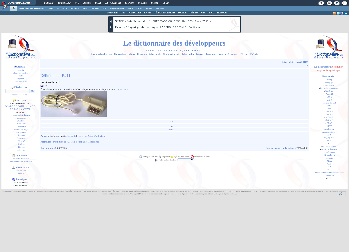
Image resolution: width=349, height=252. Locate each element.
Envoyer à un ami (150, 157)
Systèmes (160, 8)
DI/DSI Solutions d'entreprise (31, 8)
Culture (21, 121)
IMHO (329, 106)
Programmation (117, 8)
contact (21, 174)
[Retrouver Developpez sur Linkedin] (345, 13)
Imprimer (166, 157)
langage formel (329, 103)
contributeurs (21, 82)
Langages (21, 138)
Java (85, 8)
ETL (329, 178)
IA (58, 8)
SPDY (329, 100)
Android (329, 94)
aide (21, 76)
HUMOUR (222, 13)
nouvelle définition (21, 159)
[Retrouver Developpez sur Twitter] (338, 13)
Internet (21, 135)
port (298, 62)
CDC (329, 164)
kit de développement (329, 88)
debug (329, 80)
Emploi (129, 3)
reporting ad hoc (329, 146)
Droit (155, 3)
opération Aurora (329, 132)
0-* (6, 106)
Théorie (21, 150)
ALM (64, 8)
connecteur (121, 89)
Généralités (21, 127)
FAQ (77, 3)
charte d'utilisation (21, 73)
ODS (329, 141)
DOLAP (329, 112)
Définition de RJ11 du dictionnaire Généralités (76, 141)
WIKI (203, 13)
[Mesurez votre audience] (342, 193)
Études (142, 3)
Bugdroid (329, 91)
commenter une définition (21, 162)
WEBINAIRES (135, 13)
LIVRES (147, 13)
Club (165, 3)
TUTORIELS (113, 13)
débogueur (329, 85)
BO (329, 109)
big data (329, 158)
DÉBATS (194, 13)
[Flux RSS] (334, 13)
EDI (104, 8)
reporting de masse (329, 149)
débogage (329, 83)
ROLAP (329, 120)
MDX (329, 161)
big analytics (329, 155)
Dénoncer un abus (202, 157)
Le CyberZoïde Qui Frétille (92, 136)
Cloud (50, 8)
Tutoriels (64, 3)
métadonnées (329, 152)
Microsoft (75, 8)
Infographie (21, 132)
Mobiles (149, 8)
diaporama (21, 79)
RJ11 (305, 62)
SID (329, 144)
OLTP (329, 126)
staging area (329, 138)
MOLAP (329, 117)
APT (329, 135)
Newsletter (113, 3)
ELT (329, 167)
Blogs (87, 3)
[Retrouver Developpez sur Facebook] (341, 13)
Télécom (21, 147)
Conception (21, 118)
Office (139, 8)
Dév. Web (95, 8)
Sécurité (21, 141)
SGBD (130, 8)
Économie (21, 124)
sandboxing (329, 129)
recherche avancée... (20, 94)
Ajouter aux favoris (182, 157)
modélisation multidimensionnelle (329, 173)
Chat (98, 3)
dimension (329, 175)
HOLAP (329, 114)
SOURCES (183, 13)
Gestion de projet (21, 130)
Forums (49, 3)
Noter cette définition (167, 160)
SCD (329, 170)
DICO (211, 13)
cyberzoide (70, 136)
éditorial (20, 70)
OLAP (329, 123)
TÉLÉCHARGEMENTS (164, 13)
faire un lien (21, 171)
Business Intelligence (21, 115)
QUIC (329, 97)
